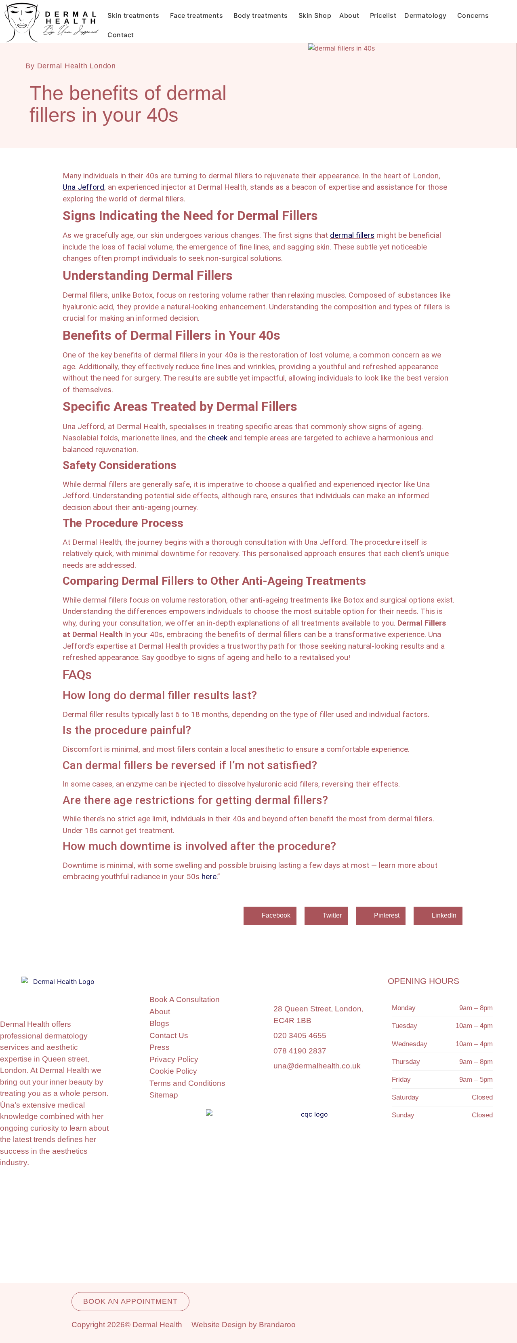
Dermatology (425, 15)
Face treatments (196, 15)
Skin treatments (133, 15)
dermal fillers (352, 235)
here (209, 876)
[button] (270, 916)
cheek (217, 437)
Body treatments (260, 15)
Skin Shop (315, 15)
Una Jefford (83, 187)
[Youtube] (477, 1155)
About (349, 15)
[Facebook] (441, 1155)
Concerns (473, 15)
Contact (120, 35)
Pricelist (383, 15)
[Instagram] (405, 1155)
